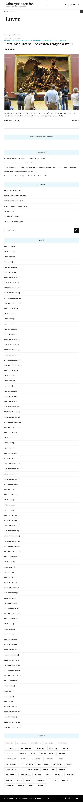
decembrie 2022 (11, 474)
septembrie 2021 (11, 551)
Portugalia (11, 775)
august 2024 (9, 370)
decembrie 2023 (10, 412)
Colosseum (26, 748)
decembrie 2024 (11, 350)
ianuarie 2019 (10, 717)
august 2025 (9, 308)
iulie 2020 (8, 624)
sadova (70, 775)
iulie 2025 (8, 313)
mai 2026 (8, 262)
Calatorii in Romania (13, 201)
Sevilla (9, 780)
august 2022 (9, 494)
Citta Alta (62, 743)
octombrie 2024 (11, 360)
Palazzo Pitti (12, 769)
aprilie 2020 (9, 639)
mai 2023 (7, 448)
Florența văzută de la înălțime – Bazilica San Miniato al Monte (27, 176)
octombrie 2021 (11, 546)
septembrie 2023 (11, 427)
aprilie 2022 (9, 515)
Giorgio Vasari (48, 753)
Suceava (40, 780)
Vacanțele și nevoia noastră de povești (18, 172)
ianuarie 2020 (10, 655)
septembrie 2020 (11, 613)
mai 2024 (8, 386)
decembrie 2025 (10, 288)
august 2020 (9, 618)
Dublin (65, 748)
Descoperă (47, 40)
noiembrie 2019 (10, 665)
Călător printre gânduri (20, 4)
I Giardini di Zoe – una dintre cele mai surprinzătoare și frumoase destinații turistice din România (40, 167)
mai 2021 (7, 572)
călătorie (40, 748)
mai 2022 (8, 510)
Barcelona (36, 743)
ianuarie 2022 (10, 531)
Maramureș (11, 764)
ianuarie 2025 (10, 344)
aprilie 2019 (9, 701)
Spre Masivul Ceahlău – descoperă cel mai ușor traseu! (24, 158)
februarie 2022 (10, 525)
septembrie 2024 (11, 365)
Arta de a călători (11, 40)
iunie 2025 (8, 319)
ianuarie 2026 (10, 282)
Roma (48, 775)
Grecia (62, 753)
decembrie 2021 (10, 536)
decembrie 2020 (11, 598)
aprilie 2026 (9, 267)
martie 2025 (9, 334)
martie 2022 (9, 520)
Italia (23, 759)
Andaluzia (22, 743)
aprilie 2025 (9, 329)
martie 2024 (9, 396)
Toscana (64, 780)
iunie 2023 (8, 443)
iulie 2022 (8, 500)
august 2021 (9, 556)
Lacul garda (36, 759)
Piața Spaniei (49, 769)
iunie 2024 (8, 381)
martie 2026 (9, 272)
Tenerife (52, 780)
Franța (33, 753)
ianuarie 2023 (10, 469)
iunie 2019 (8, 691)
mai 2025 (7, 324)
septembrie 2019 (11, 675)
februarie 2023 (10, 463)
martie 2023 (9, 458)
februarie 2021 (10, 587)
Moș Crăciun (42, 764)
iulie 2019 (8, 686)
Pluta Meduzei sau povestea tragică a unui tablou (38, 47)
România (59, 775)
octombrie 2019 (11, 670)
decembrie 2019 (10, 660)
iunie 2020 (8, 629)
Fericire (9, 753)
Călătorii (53, 748)
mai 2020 (8, 634)
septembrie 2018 (11, 727)
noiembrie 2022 (10, 479)
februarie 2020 (10, 650)
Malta (60, 759)
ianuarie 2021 (10, 593)
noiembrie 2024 (10, 355)
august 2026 (9, 246)
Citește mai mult (11, 121)
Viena (31, 785)
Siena (19, 780)
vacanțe (9, 785)
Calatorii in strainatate (31, 40)
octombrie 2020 (11, 608)
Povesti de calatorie (13, 221)
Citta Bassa (11, 748)
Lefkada (49, 759)
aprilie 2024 (9, 391)
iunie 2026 (8, 257)
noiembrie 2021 (10, 541)
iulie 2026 (8, 251)
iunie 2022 (8, 505)
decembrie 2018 (10, 722)
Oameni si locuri (60, 40)
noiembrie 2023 (10, 417)
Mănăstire (57, 764)
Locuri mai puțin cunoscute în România (19, 163)
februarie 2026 (10, 277)
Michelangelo (27, 764)
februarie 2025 (10, 339)
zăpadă (41, 785)
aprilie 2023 (9, 453)
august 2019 (9, 681)
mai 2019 (7, 696)
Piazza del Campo (31, 769)
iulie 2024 (8, 376)
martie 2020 (9, 644)
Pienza (62, 769)
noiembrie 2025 (10, 293)
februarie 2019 (10, 712)
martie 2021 (9, 582)
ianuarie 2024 (10, 407)
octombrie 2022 (11, 484)
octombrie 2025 (11, 298)
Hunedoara (11, 759)
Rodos (38, 775)
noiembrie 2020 (10, 603)
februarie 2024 (10, 401)
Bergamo (49, 743)
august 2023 (9, 432)
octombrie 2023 (11, 422)
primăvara (26, 775)
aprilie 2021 (9, 577)
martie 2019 (9, 706)
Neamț (69, 764)
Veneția (21, 785)
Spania (29, 780)
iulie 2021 (8, 562)
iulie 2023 (8, 437)
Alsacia (9, 743)
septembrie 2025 (11, 303)
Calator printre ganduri (15, 196)
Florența (22, 753)
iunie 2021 (8, 567)
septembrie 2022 (11, 489)
